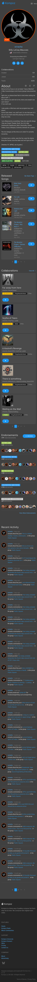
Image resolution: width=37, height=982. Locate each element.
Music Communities (7, 930)
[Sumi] (23, 506)
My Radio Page (29, 176)
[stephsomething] (27, 450)
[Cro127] (9, 464)
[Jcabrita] (33, 492)
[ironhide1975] (30, 450)
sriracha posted (21, 658)
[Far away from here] (7, 279)
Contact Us (4, 947)
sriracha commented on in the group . (22, 572)
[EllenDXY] (9, 450)
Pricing (3, 945)
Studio (3, 926)
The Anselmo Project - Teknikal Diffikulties (19, 244)
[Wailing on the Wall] (7, 401)
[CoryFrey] (16, 450)
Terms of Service (21, 979)
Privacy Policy (32, 979)
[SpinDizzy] (33, 450)
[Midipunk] (33, 464)
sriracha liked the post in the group (21, 536)
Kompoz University (7, 939)
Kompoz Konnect (6, 941)
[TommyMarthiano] (23, 450)
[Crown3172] (27, 506)
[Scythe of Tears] (7, 310)
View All (32, 271)
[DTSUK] (33, 478)
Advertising (5, 958)
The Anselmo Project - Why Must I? (18, 224)
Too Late (16, 197)
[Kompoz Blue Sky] (3, 963)
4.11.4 (3, 973)
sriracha (18, 47)
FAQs (3, 943)
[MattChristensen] (33, 506)
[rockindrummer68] (30, 506)
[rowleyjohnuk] (13, 450)
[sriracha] (18, 26)
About (3, 956)
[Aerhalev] (6, 450)
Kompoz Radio (6, 928)
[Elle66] (20, 450)
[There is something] (7, 370)
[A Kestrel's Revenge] (7, 340)
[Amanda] (30, 478)
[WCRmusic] (3, 450)
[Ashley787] (3, 464)
